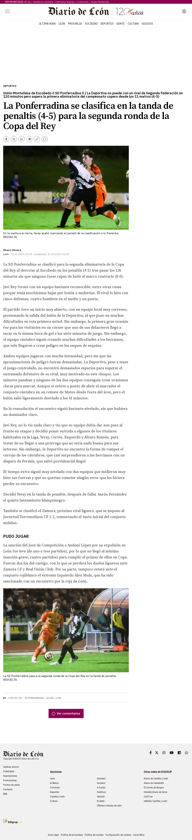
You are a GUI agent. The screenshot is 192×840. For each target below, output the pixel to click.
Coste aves (82, 1)
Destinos (101, 792)
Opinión (101, 796)
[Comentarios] (44, 139)
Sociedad (91, 23)
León (62, 23)
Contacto (8, 789)
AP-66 (27, 1)
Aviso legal (53, 835)
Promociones (10, 780)
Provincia (75, 23)
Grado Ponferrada (100, 1)
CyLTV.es (148, 796)
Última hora (47, 23)
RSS (5, 794)
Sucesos (147, 23)
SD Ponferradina (34, 698)
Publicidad (8, 771)
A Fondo (101, 787)
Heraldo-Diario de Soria (155, 792)
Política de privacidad (72, 835)
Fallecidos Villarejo (65, 1)
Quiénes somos (11, 767)
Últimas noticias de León (109, 805)
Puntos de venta (11, 785)
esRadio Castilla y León (155, 801)
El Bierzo (54, 783)
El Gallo (101, 801)
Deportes (107, 23)
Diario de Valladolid (154, 783)
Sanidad (101, 778)
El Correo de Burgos (154, 787)
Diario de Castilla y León (156, 778)
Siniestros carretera (43, 1)
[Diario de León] (95, 11)
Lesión (50, 698)
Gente (120, 23)
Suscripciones (10, 776)
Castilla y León (57, 796)
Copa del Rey (15, 698)
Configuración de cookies (118, 835)
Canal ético (138, 835)
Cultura (133, 23)
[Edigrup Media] (12, 821)
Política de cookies (94, 835)
